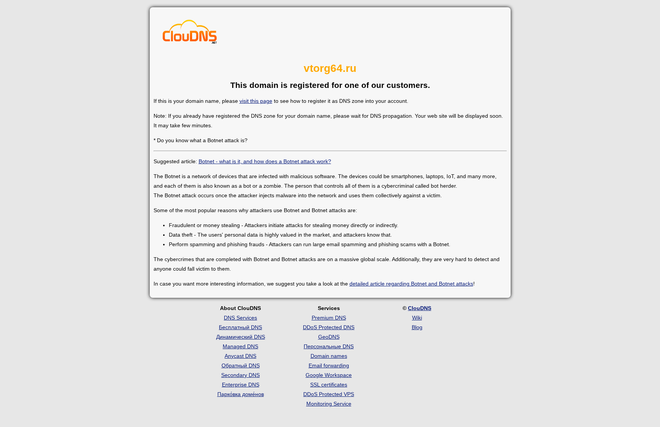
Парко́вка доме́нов (240, 394)
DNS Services (240, 318)
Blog (417, 327)
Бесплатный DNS (240, 327)
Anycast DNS (240, 356)
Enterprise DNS (240, 385)
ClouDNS (419, 308)
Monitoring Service (328, 404)
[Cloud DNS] (189, 34)
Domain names (329, 356)
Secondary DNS (240, 375)
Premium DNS (329, 318)
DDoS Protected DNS (328, 327)
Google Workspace (329, 375)
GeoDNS (329, 337)
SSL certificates (328, 385)
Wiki (417, 318)
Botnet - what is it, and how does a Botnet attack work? (265, 161)
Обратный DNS (241, 365)
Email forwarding (329, 365)
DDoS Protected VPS (328, 394)
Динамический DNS (240, 337)
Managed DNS (240, 346)
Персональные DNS (329, 346)
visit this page (255, 101)
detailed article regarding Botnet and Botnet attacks (411, 284)
